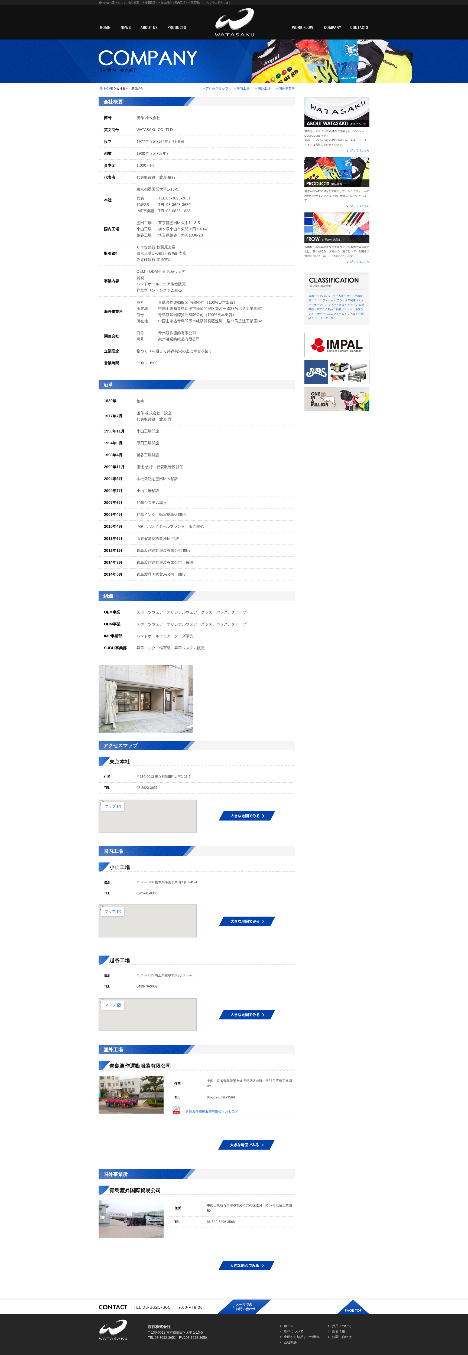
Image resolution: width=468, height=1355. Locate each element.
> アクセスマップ (215, 88)
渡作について (293, 1331)
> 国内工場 (241, 88)
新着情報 (338, 1331)
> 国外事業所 (285, 88)
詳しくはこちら (359, 150)
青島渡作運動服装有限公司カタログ (212, 1112)
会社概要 (290, 1342)
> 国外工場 (263, 88)
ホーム (289, 1326)
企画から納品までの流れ (302, 1337)
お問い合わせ (342, 1337)
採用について (342, 1326)
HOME (108, 88)
